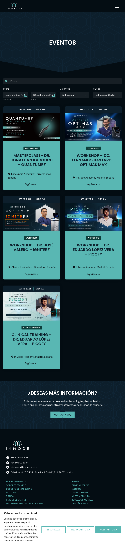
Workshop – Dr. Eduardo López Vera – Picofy (93, 249)
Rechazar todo (80, 529)
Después (7, 99)
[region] (62, 527)
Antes (33, 99)
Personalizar (53, 529)
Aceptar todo (108, 529)
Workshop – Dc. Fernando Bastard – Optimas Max (93, 160)
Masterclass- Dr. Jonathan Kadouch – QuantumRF (32, 160)
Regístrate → (32, 184)
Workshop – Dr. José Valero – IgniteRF (31, 247)
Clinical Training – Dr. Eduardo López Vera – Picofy (32, 339)
